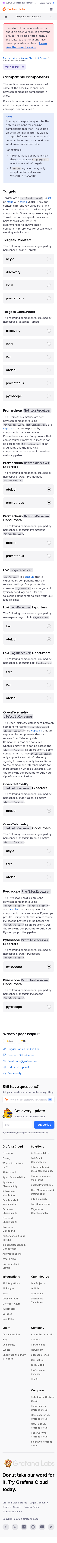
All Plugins (8, 1288)
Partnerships (38, 1344)
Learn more (45, 3)
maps (10, 201)
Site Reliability (39, 1199)
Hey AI (34, 1379)
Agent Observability (14, 1177)
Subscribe (44, 1124)
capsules (8, 428)
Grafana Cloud (32, 1482)
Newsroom (37, 1349)
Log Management (41, 1204)
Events (6, 1349)
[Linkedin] (24, 1527)
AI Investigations (12, 1253)
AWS (5, 1293)
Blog (5, 1339)
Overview (8, 1153)
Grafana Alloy (27, 58)
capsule (29, 576)
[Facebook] (6, 1527)
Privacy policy (41, 1132)
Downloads (37, 1293)
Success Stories (40, 1354)
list (49, 198)
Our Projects (38, 1283)
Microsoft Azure (11, 1303)
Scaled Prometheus (42, 1185)
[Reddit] (51, 1527)
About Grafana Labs (42, 1334)
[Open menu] (51, 9)
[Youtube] (42, 1527)
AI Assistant (9, 1172)
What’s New (9, 1259)
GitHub (35, 1288)
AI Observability (40, 1153)
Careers (35, 1339)
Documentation (10, 58)
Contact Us (37, 1360)
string (23, 201)
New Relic (8, 1319)
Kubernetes (9, 1308)
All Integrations (11, 1283)
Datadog (7, 1314)
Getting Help (38, 1365)
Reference (42, 58)
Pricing (6, 1158)
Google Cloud (10, 1298)
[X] (15, 1527)
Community (9, 1344)
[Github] (33, 1527)
